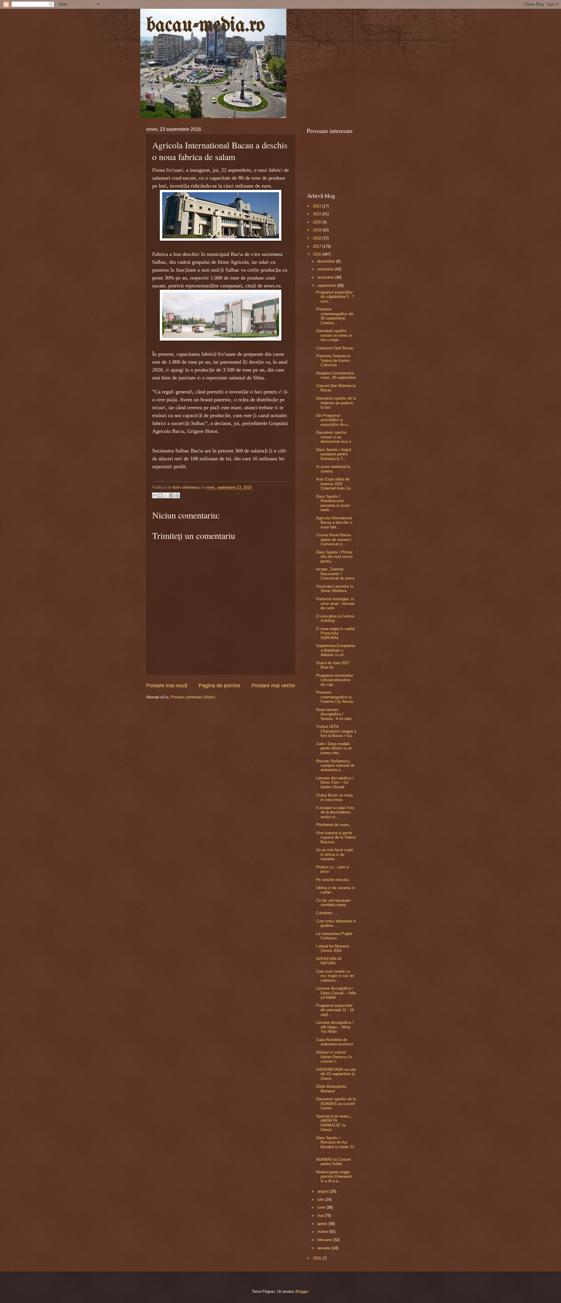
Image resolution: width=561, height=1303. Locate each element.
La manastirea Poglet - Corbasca (335, 935)
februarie (325, 1240)
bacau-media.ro (205, 26)
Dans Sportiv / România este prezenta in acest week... (333, 503)
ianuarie (324, 1248)
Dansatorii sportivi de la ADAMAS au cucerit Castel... (336, 1103)
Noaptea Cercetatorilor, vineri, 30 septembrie (336, 375)
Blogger (301, 1291)
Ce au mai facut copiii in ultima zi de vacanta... (334, 854)
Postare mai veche (273, 685)
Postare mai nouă (166, 685)
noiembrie (326, 269)
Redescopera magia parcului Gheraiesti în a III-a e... (334, 1176)
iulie (321, 1199)
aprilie (322, 1224)
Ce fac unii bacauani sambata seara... (333, 902)
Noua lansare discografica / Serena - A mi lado (334, 714)
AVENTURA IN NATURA (328, 961)
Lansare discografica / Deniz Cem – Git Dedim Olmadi (335, 782)
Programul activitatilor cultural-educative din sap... (334, 680)
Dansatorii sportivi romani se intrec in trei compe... (334, 335)
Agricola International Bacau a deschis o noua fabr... (334, 522)
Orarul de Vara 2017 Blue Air (333, 665)
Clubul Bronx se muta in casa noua (334, 797)
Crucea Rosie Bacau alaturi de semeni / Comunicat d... (334, 539)
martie (323, 1231)
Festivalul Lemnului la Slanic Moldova (334, 588)
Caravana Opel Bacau (334, 348)
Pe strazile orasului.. (333, 879)
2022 (317, 214)
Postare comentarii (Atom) (193, 697)
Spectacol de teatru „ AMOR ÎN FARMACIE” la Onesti (334, 1123)
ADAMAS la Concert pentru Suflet (333, 1161)
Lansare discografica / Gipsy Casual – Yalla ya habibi (336, 993)
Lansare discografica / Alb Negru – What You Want (335, 1027)
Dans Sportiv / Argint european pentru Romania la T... (333, 454)
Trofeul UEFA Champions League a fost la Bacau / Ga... (336, 731)
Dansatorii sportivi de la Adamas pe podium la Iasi (336, 403)
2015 (317, 1258)
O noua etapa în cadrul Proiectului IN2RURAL (335, 633)
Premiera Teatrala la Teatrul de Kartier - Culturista (334, 360)
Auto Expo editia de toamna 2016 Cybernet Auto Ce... (335, 483)
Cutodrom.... (326, 913)
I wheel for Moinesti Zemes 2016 (332, 948)
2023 (317, 206)
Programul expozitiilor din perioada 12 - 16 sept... (335, 1010)
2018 (317, 238)
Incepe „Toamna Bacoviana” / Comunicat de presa (335, 573)
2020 (317, 222)
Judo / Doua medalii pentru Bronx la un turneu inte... (334, 748)
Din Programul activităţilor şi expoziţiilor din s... (334, 420)
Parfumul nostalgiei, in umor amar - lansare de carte (335, 603)
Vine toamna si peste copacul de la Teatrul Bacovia (336, 837)
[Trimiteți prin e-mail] (155, 495)
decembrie (326, 261)
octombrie (326, 277)
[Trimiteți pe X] (166, 495)
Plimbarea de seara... (334, 825)
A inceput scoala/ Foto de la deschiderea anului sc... (335, 812)
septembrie (327, 285)
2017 (317, 246)
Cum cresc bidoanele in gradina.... (336, 923)
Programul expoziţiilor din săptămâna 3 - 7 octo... (335, 296)
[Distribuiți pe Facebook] (171, 495)
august (323, 1191)
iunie (321, 1207)
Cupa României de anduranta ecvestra (334, 1041)
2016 (317, 254)
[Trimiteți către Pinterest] (177, 495)
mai (321, 1215)
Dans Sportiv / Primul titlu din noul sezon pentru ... (334, 556)
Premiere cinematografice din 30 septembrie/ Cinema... (335, 316)
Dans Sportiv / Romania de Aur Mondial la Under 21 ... (335, 1144)
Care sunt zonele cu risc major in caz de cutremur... (335, 976)
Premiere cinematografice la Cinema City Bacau (334, 697)
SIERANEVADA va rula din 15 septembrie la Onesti (336, 1074)
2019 (317, 230)
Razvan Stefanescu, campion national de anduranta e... (335, 765)
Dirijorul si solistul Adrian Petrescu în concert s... (334, 1056)
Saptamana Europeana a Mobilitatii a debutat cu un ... (335, 650)
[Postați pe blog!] (160, 495)
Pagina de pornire (219, 685)
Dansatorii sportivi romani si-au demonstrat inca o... (335, 437)
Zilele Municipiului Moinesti (331, 1088)
